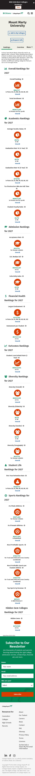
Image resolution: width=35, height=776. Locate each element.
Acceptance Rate (15, 237)
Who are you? (6, 681)
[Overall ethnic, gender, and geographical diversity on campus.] (23, 387)
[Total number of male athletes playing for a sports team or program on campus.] (23, 506)
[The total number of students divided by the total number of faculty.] (25, 207)
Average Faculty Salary (15, 129)
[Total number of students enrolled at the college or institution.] (23, 98)
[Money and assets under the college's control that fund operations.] (24, 306)
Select (5, 685)
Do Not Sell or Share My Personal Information (26, 746)
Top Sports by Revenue (15, 588)
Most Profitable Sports (15, 545)
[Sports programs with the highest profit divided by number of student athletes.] (23, 568)
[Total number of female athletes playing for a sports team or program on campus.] (24, 525)
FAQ (20, 728)
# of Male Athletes (15, 506)
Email (3, 671)
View (18, 7)
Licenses (22, 741)
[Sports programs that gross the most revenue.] (25, 588)
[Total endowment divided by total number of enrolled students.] (26, 326)
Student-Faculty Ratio (15, 207)
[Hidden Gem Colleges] (22, 618)
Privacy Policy (24, 735)
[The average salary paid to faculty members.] (25, 129)
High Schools (6, 723)
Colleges (5, 719)
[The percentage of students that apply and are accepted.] (23, 237)
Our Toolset (23, 715)
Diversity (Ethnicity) (15, 406)
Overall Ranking (15, 79)
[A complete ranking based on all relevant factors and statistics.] (22, 79)
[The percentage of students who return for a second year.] (26, 476)
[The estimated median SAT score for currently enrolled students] (22, 257)
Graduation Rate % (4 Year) (15, 148)
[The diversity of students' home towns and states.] (25, 445)
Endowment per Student (16, 326)
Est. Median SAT (15, 257)
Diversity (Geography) (16, 445)
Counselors (6, 716)
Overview (20, 47)
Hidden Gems (16, 618)
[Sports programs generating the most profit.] (25, 545)
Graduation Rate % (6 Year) (15, 168)
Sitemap (22, 732)
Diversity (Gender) (15, 426)
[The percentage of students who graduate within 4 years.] (27, 148)
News (21, 722)
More (29, 47)
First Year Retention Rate (15, 476)
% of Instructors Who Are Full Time (16, 186)
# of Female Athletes (15, 525)
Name (3, 662)
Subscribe (17, 694)
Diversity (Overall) (15, 387)
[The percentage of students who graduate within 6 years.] (27, 168)
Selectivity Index (15, 276)
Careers (22, 718)
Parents (5, 726)
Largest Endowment (15, 306)
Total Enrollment (15, 98)
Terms (21, 738)
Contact (21, 725)
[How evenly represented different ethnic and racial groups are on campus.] (24, 406)
